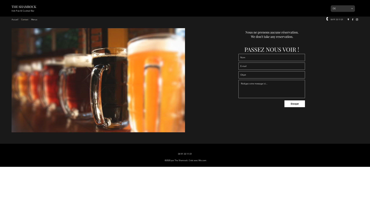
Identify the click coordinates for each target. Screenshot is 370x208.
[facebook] (352, 19)
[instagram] (357, 19)
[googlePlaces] (348, 19)
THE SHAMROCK (24, 6)
